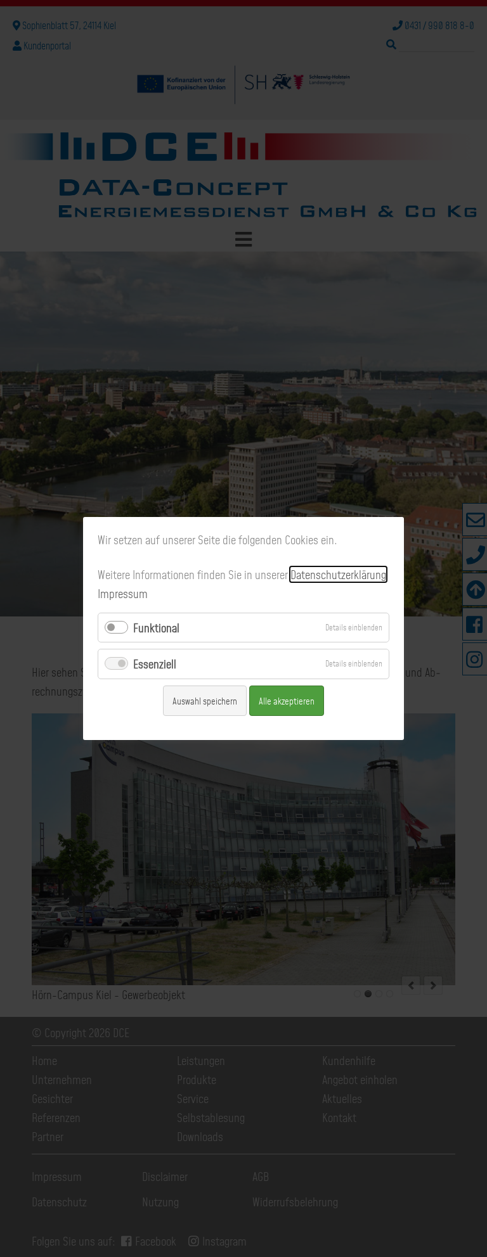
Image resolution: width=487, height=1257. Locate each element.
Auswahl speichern (204, 700)
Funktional (156, 627)
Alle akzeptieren (287, 700)
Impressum (123, 593)
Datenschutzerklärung (338, 574)
